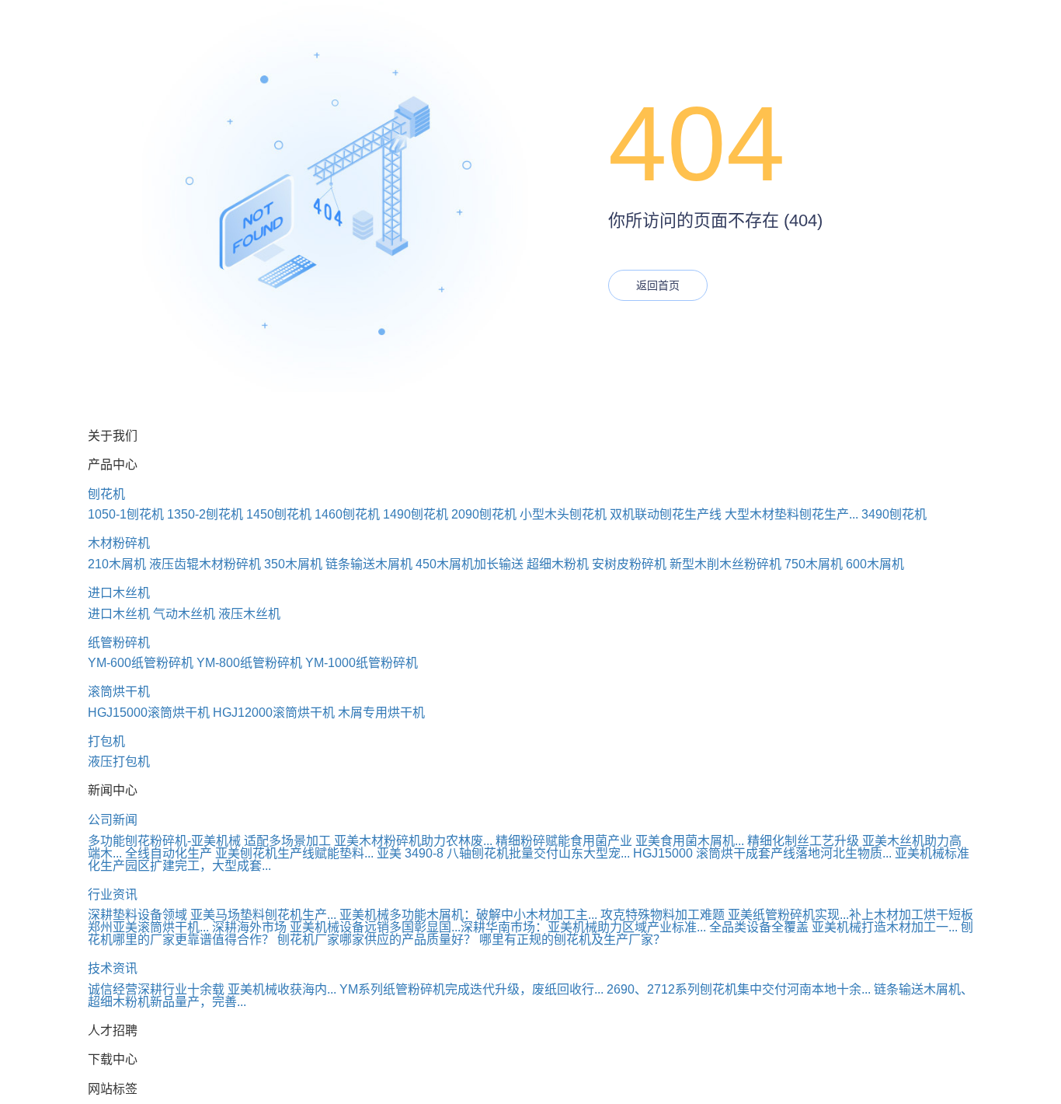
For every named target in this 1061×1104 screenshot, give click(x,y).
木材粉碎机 (119, 543)
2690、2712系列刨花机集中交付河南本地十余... (739, 989)
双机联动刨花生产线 (666, 514)
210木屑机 (117, 564)
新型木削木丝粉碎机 (725, 564)
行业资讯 (112, 894)
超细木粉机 (558, 564)
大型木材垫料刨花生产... (791, 514)
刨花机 (106, 494)
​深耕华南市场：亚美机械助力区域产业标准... (583, 927)
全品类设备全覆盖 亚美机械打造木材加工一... (833, 927)
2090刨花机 (484, 514)
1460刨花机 (347, 514)
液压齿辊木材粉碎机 (205, 564)
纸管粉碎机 (119, 642)
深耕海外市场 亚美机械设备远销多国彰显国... (336, 927)
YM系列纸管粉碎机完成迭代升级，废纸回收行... (471, 989)
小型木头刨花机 (563, 514)
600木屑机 (875, 564)
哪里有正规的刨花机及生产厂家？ (572, 939)
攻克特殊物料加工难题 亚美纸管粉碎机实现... (724, 914)
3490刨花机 (894, 514)
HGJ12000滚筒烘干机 (274, 712)
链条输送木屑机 (368, 564)
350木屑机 (293, 564)
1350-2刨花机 (205, 514)
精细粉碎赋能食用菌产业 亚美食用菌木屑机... (620, 840)
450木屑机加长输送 (470, 564)
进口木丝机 (119, 592)
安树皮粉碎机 (629, 564)
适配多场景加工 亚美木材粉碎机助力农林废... (368, 840)
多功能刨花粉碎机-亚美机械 (164, 840)
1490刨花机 (415, 514)
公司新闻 (112, 819)
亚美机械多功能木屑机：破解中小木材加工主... (468, 914)
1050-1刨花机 (126, 514)
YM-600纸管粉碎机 (140, 662)
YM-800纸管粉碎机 (249, 662)
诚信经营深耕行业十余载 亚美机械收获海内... (212, 989)
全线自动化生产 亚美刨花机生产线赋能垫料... (249, 853)
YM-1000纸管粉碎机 (361, 662)
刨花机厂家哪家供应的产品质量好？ (376, 939)
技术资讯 (112, 968)
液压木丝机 (249, 613)
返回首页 (658, 285)
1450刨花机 (278, 514)
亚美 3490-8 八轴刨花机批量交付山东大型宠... (503, 853)
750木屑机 (813, 564)
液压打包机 (119, 761)
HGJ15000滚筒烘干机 (149, 712)
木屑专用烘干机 (381, 712)
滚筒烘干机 (119, 691)
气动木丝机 (184, 613)
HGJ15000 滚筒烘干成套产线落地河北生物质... (762, 853)
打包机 (106, 741)
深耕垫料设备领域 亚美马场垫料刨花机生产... (212, 914)
